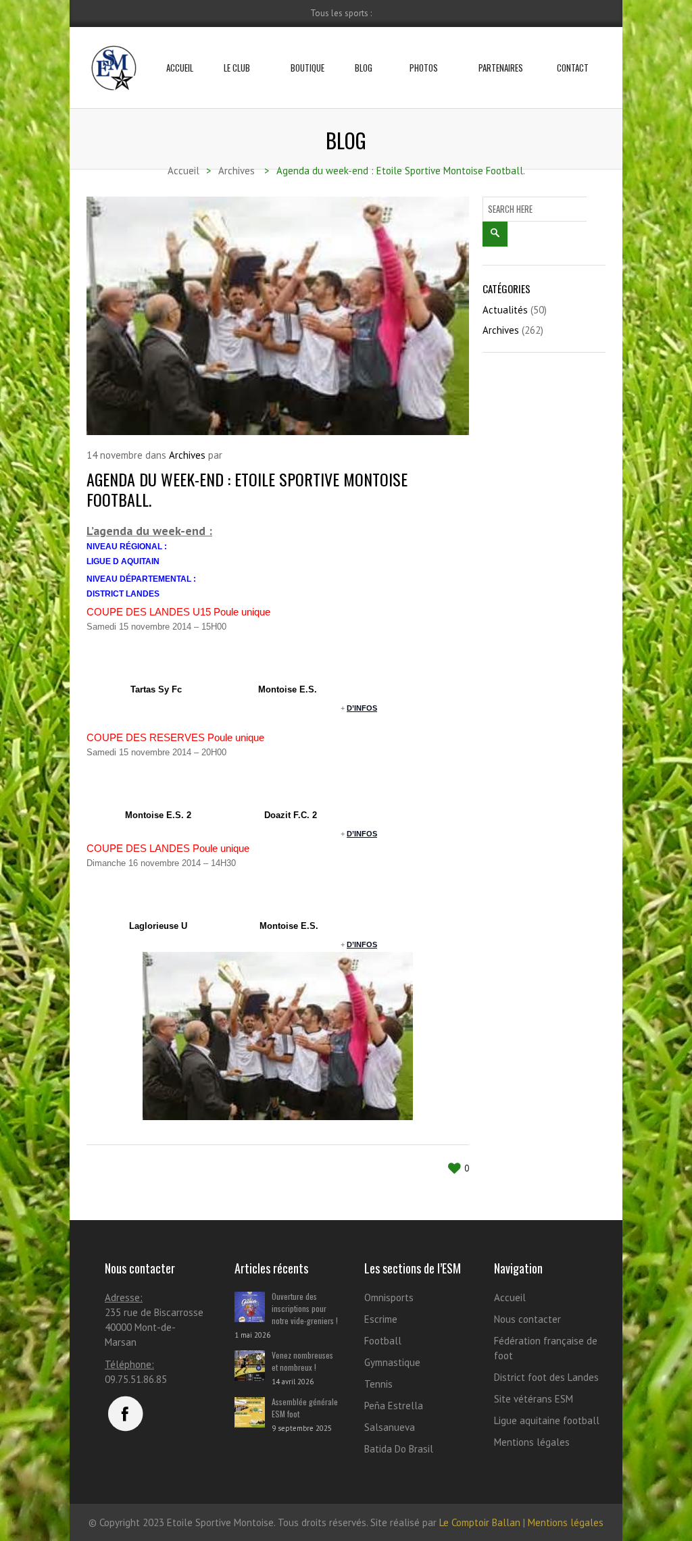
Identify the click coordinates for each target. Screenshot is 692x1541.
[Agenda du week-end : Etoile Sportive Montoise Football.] (277, 316)
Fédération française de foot (545, 1348)
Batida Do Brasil (398, 1448)
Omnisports (389, 1297)
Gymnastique (392, 1362)
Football (382, 1340)
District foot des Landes (546, 1377)
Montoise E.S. (287, 689)
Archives (187, 455)
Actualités (505, 309)
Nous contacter (527, 1319)
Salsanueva (389, 1427)
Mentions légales (532, 1442)
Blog (363, 67)
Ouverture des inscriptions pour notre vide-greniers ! (305, 1308)
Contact (573, 67)
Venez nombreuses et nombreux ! (302, 1361)
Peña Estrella (393, 1405)
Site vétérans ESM (533, 1398)
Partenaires (500, 67)
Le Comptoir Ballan (479, 1522)
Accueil (179, 67)
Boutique (307, 67)
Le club (237, 67)
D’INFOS (362, 708)
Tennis (378, 1384)
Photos (424, 67)
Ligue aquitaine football (546, 1420)
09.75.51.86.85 (136, 1379)
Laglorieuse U (158, 926)
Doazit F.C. (287, 815)
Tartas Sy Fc (156, 689)
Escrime (380, 1319)
